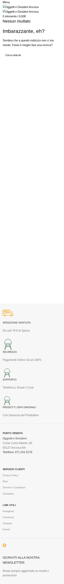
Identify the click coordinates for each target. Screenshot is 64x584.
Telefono (8, 452)
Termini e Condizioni (14, 487)
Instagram (8, 511)
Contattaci (8, 493)
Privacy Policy (10, 475)
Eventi (6, 529)
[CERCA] (56, 55)
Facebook (8, 517)
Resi (5, 481)
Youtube (7, 523)
